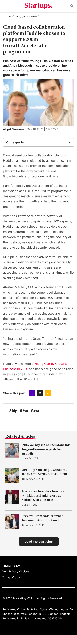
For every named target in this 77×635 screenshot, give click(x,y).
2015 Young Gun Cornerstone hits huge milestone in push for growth (46, 449)
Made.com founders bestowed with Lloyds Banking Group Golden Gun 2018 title (44, 495)
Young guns (20, 16)
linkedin (48, 393)
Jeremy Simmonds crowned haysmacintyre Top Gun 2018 (43, 518)
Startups (38, 6)
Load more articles (39, 541)
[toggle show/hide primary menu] (6, 5)
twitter (40, 393)
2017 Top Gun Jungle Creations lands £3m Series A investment (44, 472)
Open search (71, 5)
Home (7, 16)
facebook (32, 393)
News (33, 16)
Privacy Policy (11, 565)
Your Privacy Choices (15, 571)
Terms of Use (11, 577)
